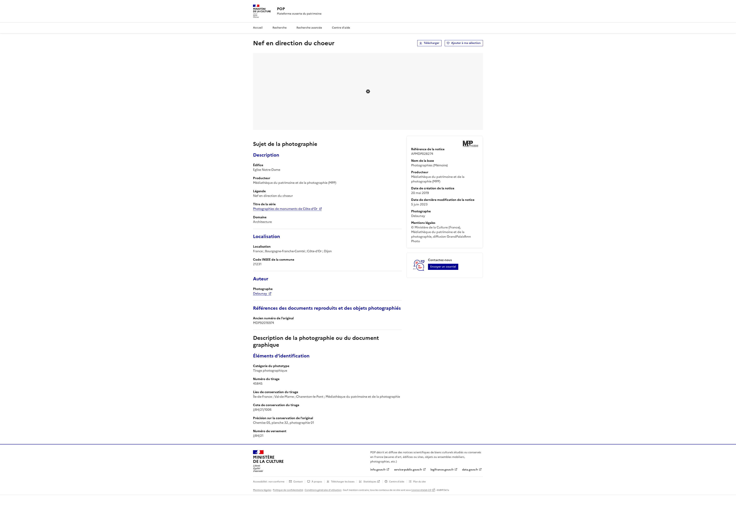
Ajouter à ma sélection (466, 43)
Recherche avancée (309, 28)
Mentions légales (262, 490)
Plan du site (419, 481)
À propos (317, 481)
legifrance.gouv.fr (442, 470)
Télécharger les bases (342, 481)
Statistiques (369, 481)
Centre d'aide (341, 28)
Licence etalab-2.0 (421, 490)
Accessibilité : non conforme (268, 481)
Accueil (258, 28)
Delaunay (260, 293)
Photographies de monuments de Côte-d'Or (285, 208)
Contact (298, 481)
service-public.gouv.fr (408, 470)
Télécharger (431, 43)
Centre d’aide (396, 481)
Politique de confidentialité (288, 490)
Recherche (280, 28)
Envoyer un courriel (443, 267)
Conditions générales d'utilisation (323, 490)
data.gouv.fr (470, 470)
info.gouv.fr (378, 470)
